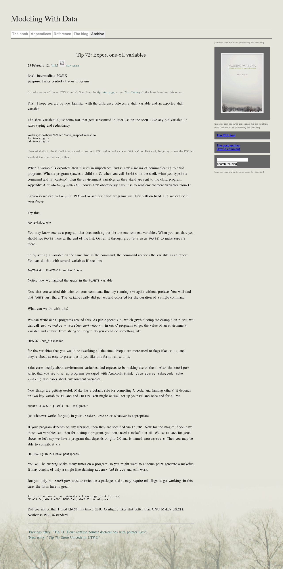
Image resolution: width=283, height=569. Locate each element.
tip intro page (105, 92)
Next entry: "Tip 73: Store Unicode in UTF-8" (64, 537)
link (54, 65)
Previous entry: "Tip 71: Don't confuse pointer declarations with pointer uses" (87, 531)
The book (20, 34)
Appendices (41, 34)
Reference (62, 34)
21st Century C (133, 92)
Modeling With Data (44, 18)
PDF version (72, 65)
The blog (81, 34)
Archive (97, 34)
